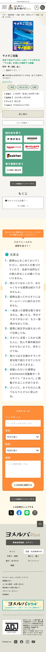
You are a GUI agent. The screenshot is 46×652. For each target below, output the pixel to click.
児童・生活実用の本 (33, 551)
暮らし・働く (33, 556)
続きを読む (7, 81)
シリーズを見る (21, 123)
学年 (7, 430)
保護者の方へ (7, 581)
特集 (12, 565)
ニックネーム (13, 417)
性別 (7, 444)
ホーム (12, 551)
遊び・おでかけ (12, 560)
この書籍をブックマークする (24, 184)
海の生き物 (24, 87)
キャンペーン (33, 560)
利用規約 (5, 594)
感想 (7, 457)
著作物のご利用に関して (11, 587)
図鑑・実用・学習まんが (25, 15)
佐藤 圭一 (15, 66)
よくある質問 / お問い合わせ (13, 584)
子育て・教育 (12, 556)
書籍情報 (11, 15)
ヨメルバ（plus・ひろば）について (15, 577)
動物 (35, 87)
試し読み (23, 114)
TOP (4, 15)
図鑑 (37, 15)
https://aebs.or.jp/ (34, 634)
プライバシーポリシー (10, 591)
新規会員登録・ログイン (23, 542)
